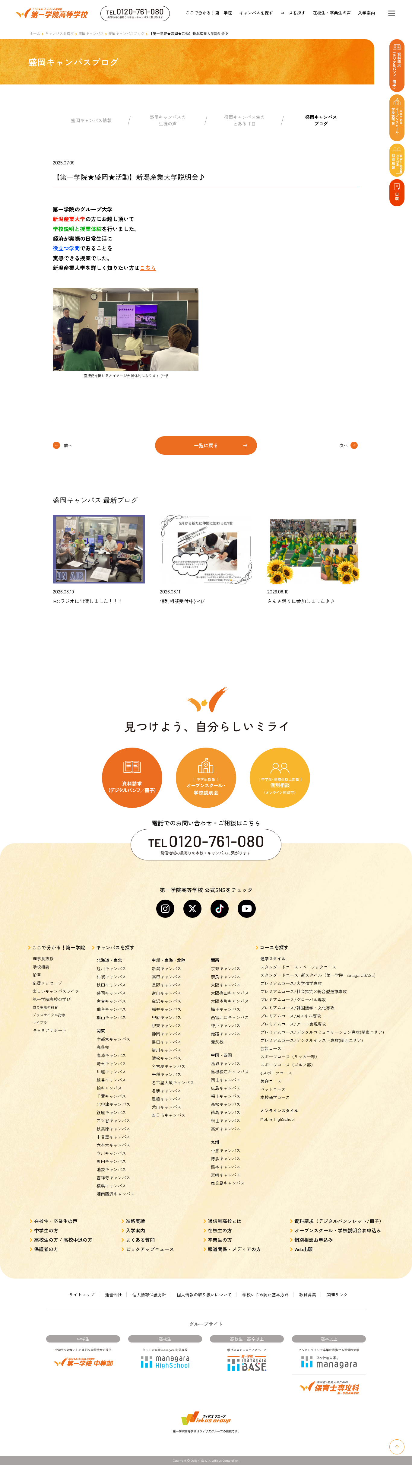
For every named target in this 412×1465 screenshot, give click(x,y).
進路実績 (135, 1221)
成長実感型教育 (45, 1007)
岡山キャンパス (225, 1080)
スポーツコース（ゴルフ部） (287, 1065)
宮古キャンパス (111, 1001)
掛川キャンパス (166, 1050)
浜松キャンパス (166, 1058)
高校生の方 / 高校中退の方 (63, 1239)
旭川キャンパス (111, 968)
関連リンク (337, 1295)
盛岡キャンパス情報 (91, 120)
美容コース (270, 1081)
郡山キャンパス (111, 1017)
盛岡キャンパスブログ (126, 33)
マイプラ (40, 1022)
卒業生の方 (220, 1239)
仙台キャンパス (111, 1009)
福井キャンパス (166, 1009)
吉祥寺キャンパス (113, 1177)
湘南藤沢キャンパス (116, 1194)
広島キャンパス (225, 1088)
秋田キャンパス (111, 985)
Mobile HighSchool (277, 1119)
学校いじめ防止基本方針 (265, 1295)
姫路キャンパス (225, 1034)
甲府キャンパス (166, 1017)
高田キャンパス (166, 977)
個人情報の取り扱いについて (204, 1295)
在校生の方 (220, 1230)
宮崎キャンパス (225, 1175)
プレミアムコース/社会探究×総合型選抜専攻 (303, 991)
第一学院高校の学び (52, 999)
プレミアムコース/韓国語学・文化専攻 (297, 1008)
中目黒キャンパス (113, 1137)
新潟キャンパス (166, 968)
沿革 (37, 975)
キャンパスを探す (256, 13)
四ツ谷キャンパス (113, 1120)
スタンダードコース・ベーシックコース (298, 967)
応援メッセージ (47, 983)
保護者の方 (46, 1249)
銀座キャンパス (111, 1112)
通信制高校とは (225, 1221)
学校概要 (41, 967)
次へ (343, 445)
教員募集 (307, 1295)
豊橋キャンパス (166, 1099)
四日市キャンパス (168, 1115)
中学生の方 (46, 1230)
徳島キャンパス (225, 1112)
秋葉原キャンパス (113, 1129)
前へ (68, 445)
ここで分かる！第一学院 (208, 13)
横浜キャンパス (111, 1186)
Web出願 (303, 1249)
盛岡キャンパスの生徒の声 (168, 120)
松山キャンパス (225, 1120)
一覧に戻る (206, 445)
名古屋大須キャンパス (173, 1082)
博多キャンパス (225, 1158)
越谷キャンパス (111, 1080)
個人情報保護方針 (149, 1295)
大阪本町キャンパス (230, 1001)
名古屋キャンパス (168, 1066)
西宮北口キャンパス (230, 1017)
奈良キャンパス (225, 977)
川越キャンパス (111, 1072)
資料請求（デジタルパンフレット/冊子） (339, 1221)
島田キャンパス (166, 1042)
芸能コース (270, 1048)
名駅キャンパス (166, 1091)
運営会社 (113, 1295)
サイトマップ (81, 1295)
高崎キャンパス (111, 1055)
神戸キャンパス (225, 1025)
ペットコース (273, 1089)
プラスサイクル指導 (49, 1014)
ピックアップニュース (150, 1249)
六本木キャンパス (113, 1145)
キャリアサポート (49, 1030)
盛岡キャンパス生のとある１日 (244, 120)
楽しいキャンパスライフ (56, 991)
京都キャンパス (225, 968)
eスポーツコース (276, 1073)
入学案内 (366, 13)
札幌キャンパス (111, 977)
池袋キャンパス (111, 1169)
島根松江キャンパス (230, 1072)
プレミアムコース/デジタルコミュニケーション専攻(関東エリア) (322, 1032)
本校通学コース (275, 1097)
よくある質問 (140, 1239)
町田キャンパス (111, 1161)
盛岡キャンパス (91, 33)
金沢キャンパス (166, 1001)
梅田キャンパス (225, 1009)
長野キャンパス (166, 985)
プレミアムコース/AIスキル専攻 (290, 1016)
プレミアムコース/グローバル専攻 (293, 999)
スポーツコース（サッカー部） (289, 1056)
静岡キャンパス (166, 1034)
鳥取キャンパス (225, 1063)
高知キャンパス (225, 1129)
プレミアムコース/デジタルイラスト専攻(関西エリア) (311, 1040)
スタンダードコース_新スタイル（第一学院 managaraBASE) (318, 975)
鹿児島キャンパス (228, 1183)
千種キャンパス (166, 1074)
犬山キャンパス (166, 1107)
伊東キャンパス (166, 1025)
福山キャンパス (225, 1096)
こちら (148, 268)
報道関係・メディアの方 (234, 1249)
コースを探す (293, 13)
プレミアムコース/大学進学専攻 (291, 983)
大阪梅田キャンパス (230, 993)
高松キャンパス (225, 1104)
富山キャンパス (166, 993)
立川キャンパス (111, 1153)
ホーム (35, 33)
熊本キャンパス (225, 1167)
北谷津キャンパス (113, 1104)
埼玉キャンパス (111, 1063)
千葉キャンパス (111, 1096)
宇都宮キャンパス (113, 1039)
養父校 (217, 1042)
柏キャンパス (109, 1088)
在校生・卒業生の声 (332, 13)
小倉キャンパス (225, 1150)
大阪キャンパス (225, 985)
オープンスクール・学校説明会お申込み (337, 1230)
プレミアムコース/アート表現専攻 (293, 1024)
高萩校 (103, 1047)
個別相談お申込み (313, 1239)
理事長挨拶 (43, 958)
